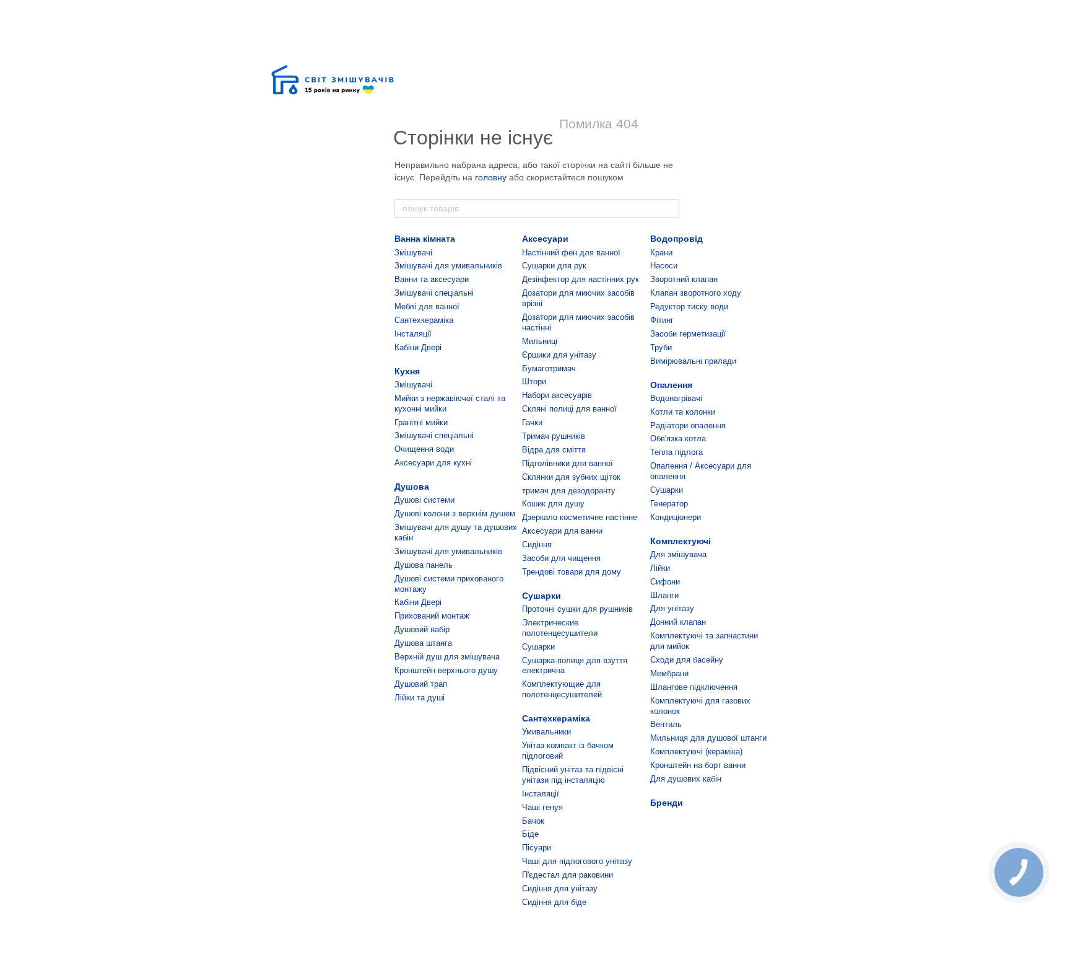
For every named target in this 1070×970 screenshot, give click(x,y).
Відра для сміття (554, 449)
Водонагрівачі (676, 398)
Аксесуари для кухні (433, 462)
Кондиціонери (675, 517)
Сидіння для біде (554, 902)
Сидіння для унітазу (560, 888)
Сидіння (537, 544)
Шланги (664, 595)
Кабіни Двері (417, 347)
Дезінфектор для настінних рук (580, 279)
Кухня (407, 371)
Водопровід (676, 239)
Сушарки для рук (554, 265)
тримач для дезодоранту (568, 490)
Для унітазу (672, 608)
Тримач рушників (553, 436)
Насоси (663, 265)
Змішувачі (413, 252)
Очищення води (424, 449)
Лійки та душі (419, 697)
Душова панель (423, 565)
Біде (530, 834)
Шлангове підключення (693, 687)
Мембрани (669, 673)
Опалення (671, 385)
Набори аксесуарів (557, 395)
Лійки (660, 568)
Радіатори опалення (688, 425)
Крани (661, 252)
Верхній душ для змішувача (447, 656)
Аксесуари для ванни (562, 531)
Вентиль (666, 724)
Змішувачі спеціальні (434, 293)
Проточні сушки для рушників (577, 609)
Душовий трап (420, 684)
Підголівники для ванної (567, 463)
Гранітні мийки (421, 422)
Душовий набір (422, 629)
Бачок (533, 821)
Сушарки (541, 596)
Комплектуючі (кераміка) (696, 751)
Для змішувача (678, 554)
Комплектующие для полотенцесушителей (562, 689)
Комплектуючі (680, 541)
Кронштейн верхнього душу (446, 670)
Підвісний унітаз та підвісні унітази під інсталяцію (573, 775)
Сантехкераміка (423, 320)
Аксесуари (545, 239)
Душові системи (424, 500)
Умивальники (546, 731)
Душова (411, 487)
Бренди (666, 803)
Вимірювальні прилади (693, 361)
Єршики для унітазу (559, 354)
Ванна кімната (424, 239)
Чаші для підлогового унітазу (577, 861)
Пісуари (536, 847)
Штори (534, 381)
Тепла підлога (676, 452)
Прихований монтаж (431, 615)
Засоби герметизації (688, 333)
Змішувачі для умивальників (448, 265)
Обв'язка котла (678, 438)
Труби (661, 347)
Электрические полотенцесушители (560, 628)
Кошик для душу (553, 503)
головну (491, 177)
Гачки (532, 422)
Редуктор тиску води (689, 306)
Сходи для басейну (686, 659)
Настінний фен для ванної (571, 252)
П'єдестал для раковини (567, 875)
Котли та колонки (682, 412)
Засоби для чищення (561, 558)
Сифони (665, 581)
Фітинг (662, 320)
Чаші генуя (542, 807)
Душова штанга (423, 643)
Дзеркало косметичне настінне (579, 517)
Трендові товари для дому (571, 571)
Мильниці (539, 341)
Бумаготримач (549, 368)
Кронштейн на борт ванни (698, 765)
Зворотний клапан (684, 279)
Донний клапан (678, 622)
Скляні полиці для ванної (569, 408)
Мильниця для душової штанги (708, 738)
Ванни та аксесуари (431, 279)
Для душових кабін (685, 778)
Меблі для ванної (426, 306)
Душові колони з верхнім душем (454, 513)
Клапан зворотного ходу (695, 293)
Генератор (669, 503)
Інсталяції (413, 333)
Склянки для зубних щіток (571, 477)
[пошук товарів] (669, 208)
